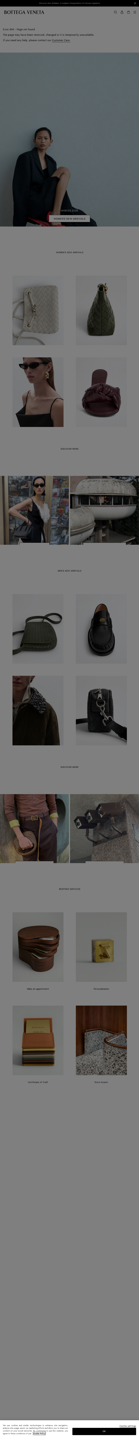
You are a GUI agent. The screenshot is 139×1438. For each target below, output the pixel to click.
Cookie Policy (39, 1433)
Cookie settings (127, 1426)
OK (104, 1431)
